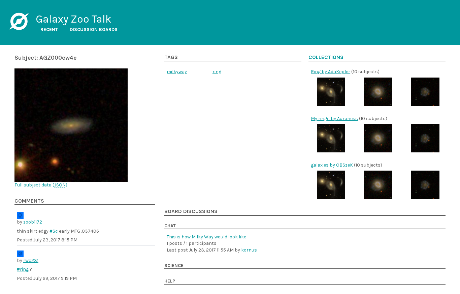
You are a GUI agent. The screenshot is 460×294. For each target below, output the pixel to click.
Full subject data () (40, 185)
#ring (23, 269)
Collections (325, 57)
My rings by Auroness (334, 118)
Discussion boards (94, 29)
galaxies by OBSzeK (332, 165)
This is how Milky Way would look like (206, 237)
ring (216, 72)
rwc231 (30, 260)
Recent (49, 29)
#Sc (54, 231)
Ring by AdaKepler (330, 72)
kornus (249, 250)
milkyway (177, 72)
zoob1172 (32, 222)
